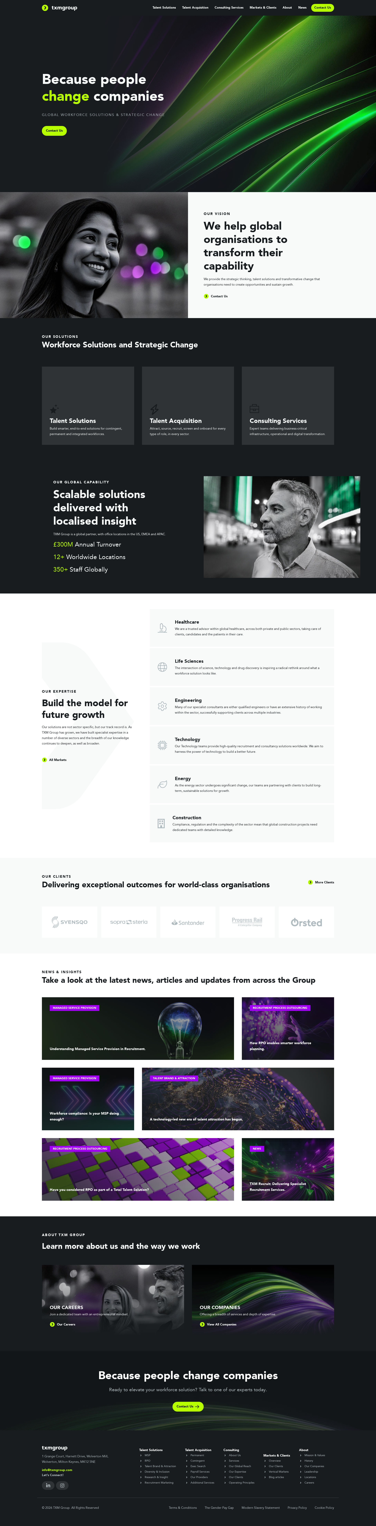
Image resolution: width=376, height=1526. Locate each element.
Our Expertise (237, 1471)
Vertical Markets (279, 1471)
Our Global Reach (240, 1466)
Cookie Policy (324, 1508)
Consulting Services (229, 7)
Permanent (197, 1455)
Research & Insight (156, 1477)
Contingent (198, 1460)
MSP (147, 1455)
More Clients (324, 882)
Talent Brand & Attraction (160, 1466)
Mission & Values (315, 1455)
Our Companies (314, 1466)
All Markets (57, 760)
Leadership (311, 1471)
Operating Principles (241, 1482)
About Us (235, 1455)
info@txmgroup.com (57, 1470)
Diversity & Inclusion (157, 1471)
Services (234, 1460)
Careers (309, 1482)
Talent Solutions (164, 7)
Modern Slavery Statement (261, 1508)
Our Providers (199, 1477)
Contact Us (54, 130)
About (287, 7)
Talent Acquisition (195, 7)
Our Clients (236, 1477)
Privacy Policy (297, 1508)
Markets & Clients (263, 7)
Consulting (231, 1450)
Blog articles (276, 1477)
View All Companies (221, 1324)
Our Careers (66, 1324)
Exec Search (198, 1466)
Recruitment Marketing (159, 1482)
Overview (275, 1460)
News (302, 7)
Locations (310, 1477)
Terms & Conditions (183, 1508)
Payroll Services (200, 1471)
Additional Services (202, 1482)
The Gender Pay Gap (219, 1508)
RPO (147, 1460)
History (309, 1460)
